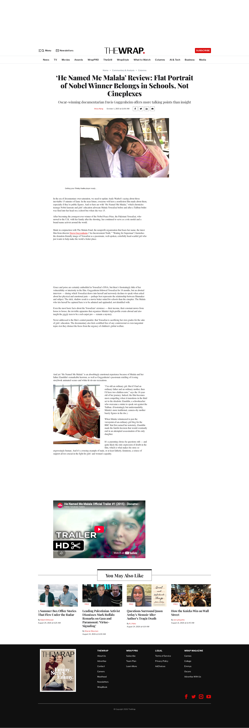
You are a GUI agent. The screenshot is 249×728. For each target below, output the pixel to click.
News (46, 59)
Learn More (131, 666)
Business (190, 59)
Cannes (187, 656)
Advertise (101, 661)
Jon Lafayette (178, 620)
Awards (78, 59)
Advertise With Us (192, 676)
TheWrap (102, 650)
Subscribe (203, 50)
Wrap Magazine (193, 650)
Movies (66, 59)
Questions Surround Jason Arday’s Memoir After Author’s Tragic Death (145, 614)
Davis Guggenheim (78, 232)
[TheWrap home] (124, 51)
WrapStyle (123, 59)
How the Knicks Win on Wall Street (190, 612)
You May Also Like (125, 575)
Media (202, 59)
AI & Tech (175, 59)
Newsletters (66, 50)
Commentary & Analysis (123, 70)
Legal (158, 650)
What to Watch (142, 59)
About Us (101, 656)
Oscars (187, 671)
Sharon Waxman (91, 631)
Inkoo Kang (98, 109)
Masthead (102, 676)
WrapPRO (93, 59)
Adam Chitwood (46, 620)
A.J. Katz (132, 623)
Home (105, 70)
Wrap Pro (132, 650)
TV (55, 59)
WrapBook (102, 687)
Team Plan (131, 661)
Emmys (187, 666)
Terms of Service (163, 656)
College (187, 661)
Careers (101, 671)
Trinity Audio (80, 188)
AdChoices (160, 666)
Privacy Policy (161, 661)
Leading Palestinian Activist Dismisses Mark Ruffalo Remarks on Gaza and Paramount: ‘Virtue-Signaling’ (101, 618)
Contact (101, 666)
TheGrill (107, 59)
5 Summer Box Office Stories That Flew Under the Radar (57, 612)
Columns (160, 59)
